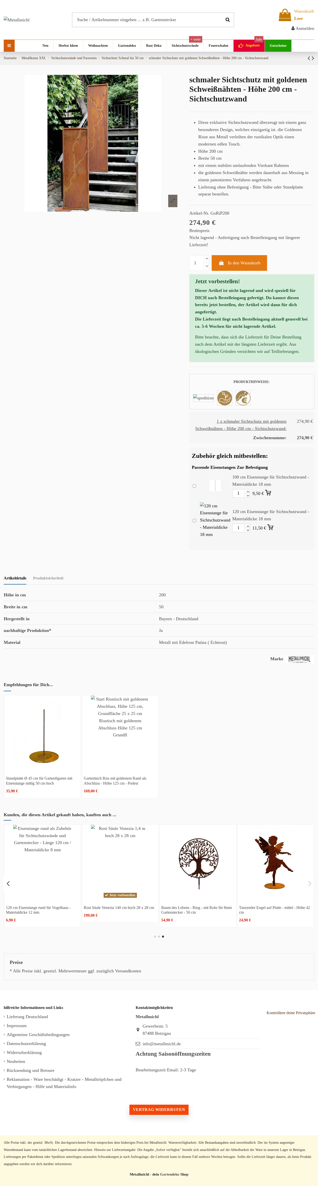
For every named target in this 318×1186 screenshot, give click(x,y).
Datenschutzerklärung (26, 1043)
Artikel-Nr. (199, 213)
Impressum (17, 1025)
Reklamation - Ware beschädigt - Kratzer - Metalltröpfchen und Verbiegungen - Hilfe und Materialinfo (64, 1083)
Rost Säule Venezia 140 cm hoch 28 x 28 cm (119, 907)
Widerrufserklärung (24, 1052)
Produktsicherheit (48, 578)
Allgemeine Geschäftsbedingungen (38, 1034)
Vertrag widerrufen (159, 1109)
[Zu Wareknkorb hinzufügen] (268, 492)
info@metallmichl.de (162, 1043)
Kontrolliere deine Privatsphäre (291, 1013)
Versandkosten (128, 970)
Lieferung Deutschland (27, 1016)
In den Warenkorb (244, 262)
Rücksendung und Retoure (30, 1070)
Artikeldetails (15, 578)
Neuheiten (16, 1061)
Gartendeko (169, 1174)
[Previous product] (310, 58)
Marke (276, 658)
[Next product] (313, 58)
